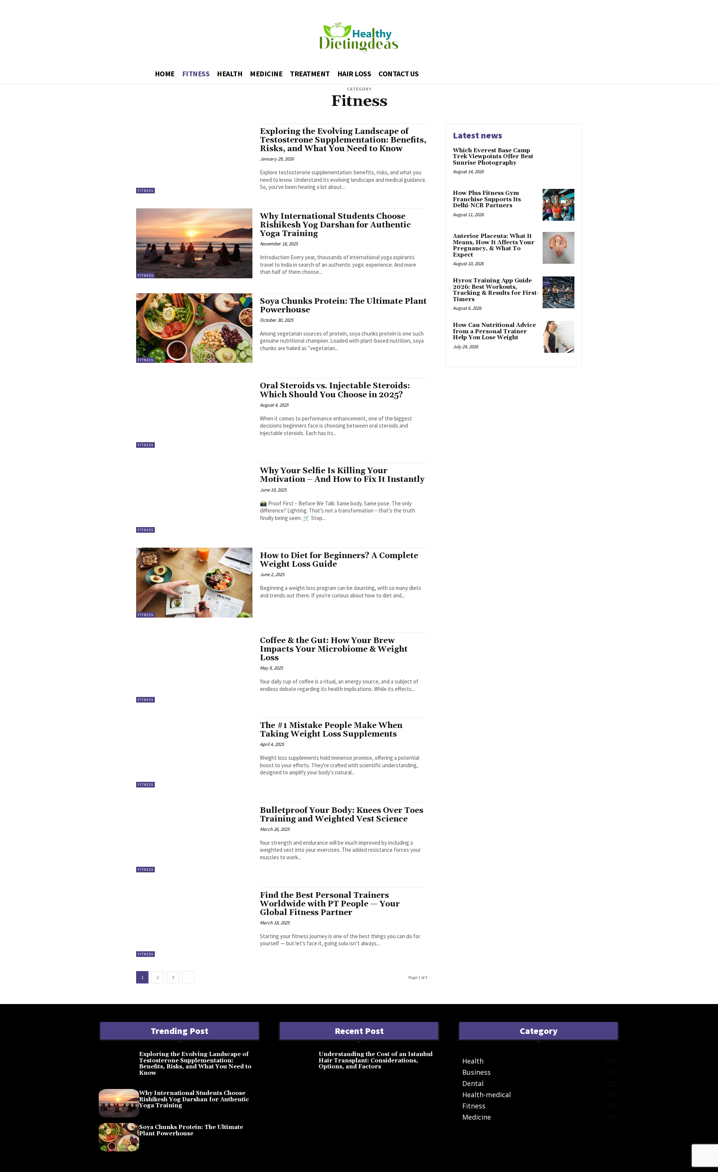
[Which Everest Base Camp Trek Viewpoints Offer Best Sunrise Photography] (558, 162)
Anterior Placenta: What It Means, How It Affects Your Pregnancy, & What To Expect (493, 245)
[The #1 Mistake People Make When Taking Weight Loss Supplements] (194, 752)
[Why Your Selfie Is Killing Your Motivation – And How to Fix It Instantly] (194, 498)
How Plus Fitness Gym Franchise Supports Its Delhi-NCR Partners (487, 199)
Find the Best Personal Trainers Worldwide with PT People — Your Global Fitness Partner (330, 904)
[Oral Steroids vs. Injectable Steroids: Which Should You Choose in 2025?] (194, 413)
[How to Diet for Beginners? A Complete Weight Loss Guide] (194, 583)
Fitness (145, 190)
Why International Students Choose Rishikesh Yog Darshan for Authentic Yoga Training (335, 225)
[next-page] (188, 977)
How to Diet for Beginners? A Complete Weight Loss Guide (339, 560)
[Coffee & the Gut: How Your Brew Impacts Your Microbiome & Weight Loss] (194, 668)
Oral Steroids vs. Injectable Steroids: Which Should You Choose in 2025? (335, 390)
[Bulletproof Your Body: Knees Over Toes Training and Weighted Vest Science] (194, 837)
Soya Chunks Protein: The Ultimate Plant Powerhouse (343, 306)
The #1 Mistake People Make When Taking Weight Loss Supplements (331, 730)
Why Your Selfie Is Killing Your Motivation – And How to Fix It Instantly (342, 475)
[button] (564, 72)
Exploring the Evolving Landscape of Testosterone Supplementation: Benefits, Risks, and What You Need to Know (343, 140)
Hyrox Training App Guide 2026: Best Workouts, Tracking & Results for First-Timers (496, 290)
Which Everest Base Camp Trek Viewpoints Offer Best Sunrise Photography (493, 156)
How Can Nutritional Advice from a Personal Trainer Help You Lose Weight (494, 331)
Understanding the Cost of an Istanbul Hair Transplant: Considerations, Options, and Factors (376, 1060)
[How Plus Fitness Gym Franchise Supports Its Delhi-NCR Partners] (558, 205)
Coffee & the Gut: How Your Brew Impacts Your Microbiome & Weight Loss (334, 649)
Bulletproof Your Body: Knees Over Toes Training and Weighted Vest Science (341, 815)
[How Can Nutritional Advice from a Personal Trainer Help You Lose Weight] (558, 337)
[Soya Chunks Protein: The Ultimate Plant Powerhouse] (194, 328)
